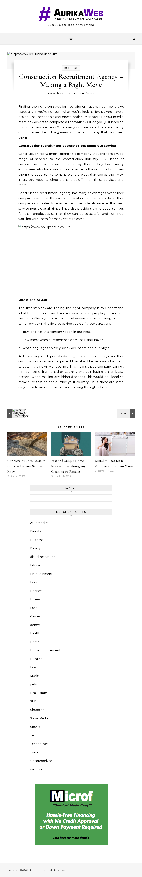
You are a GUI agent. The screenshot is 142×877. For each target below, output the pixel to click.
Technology (39, 744)
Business (71, 68)
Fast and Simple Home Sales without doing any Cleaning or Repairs (68, 466)
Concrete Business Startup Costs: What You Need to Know (26, 466)
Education (37, 565)
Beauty (35, 531)
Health (35, 633)
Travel (34, 752)
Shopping (37, 710)
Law (33, 667)
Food (34, 608)
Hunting (36, 659)
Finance (36, 591)
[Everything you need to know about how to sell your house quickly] (126, 413)
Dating (35, 548)
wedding (36, 769)
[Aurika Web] (71, 15)
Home (34, 642)
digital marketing (42, 557)
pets (33, 684)
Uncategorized (41, 761)
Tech (34, 735)
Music (34, 676)
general (36, 625)
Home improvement (45, 650)
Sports (35, 727)
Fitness (35, 599)
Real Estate (38, 693)
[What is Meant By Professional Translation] (15, 413)
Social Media (39, 718)
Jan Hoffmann (85, 93)
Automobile (39, 523)
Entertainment (41, 574)
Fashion (35, 582)
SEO (33, 701)
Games (35, 616)
